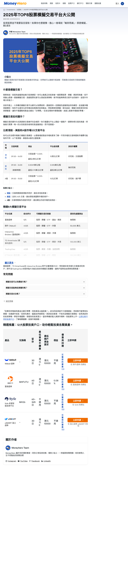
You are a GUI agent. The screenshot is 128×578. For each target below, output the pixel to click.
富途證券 (8, 386)
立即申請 (77, 360)
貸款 (51, 3)
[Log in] (122, 3)
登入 (117, 4)
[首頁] (4, 10)
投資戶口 (71, 3)
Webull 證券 (9, 364)
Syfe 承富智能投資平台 (9, 404)
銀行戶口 (80, 3)
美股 (8, 197)
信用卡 (57, 3)
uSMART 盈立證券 (10, 424)
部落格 (19, 10)
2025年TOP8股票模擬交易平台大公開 (36, 10)
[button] (45, 281)
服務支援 (98, 3)
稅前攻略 (44, 3)
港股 (8, 193)
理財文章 (89, 3)
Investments (11, 10)
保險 (64, 3)
